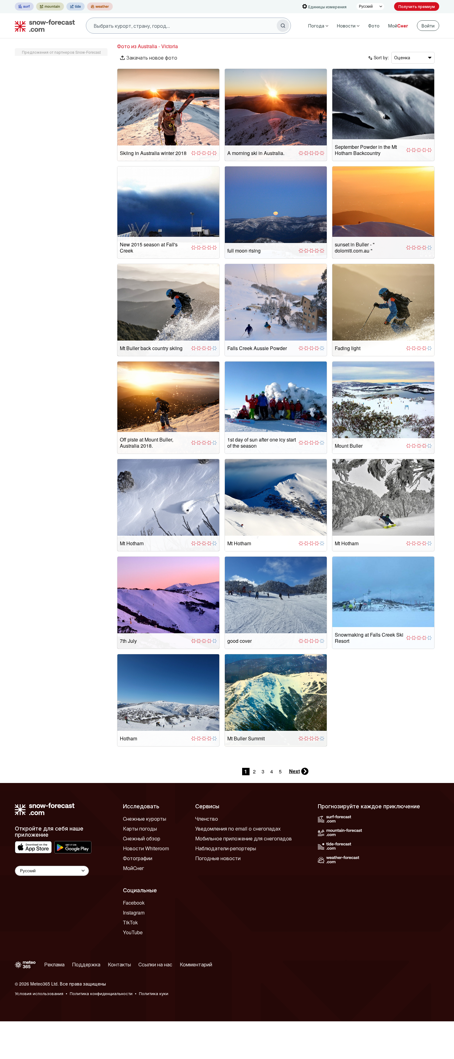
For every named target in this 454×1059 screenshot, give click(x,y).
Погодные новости (218, 858)
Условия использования (39, 993)
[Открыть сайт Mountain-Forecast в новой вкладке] (50, 6)
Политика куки (153, 993)
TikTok (130, 922)
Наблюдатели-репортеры (225, 848)
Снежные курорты (144, 818)
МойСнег (133, 868)
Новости (346, 26)
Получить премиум (416, 6)
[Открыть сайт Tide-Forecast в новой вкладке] (75, 6)
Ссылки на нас (155, 964)
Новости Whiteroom (146, 848)
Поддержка (86, 964)
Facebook (134, 902)
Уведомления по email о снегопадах (238, 828)
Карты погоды (140, 828)
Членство (206, 818)
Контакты (119, 964)
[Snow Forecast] (43, 25)
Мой (398, 26)
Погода (316, 26)
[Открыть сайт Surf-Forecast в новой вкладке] (24, 6)
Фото (374, 26)
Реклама (54, 964)
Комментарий (196, 964)
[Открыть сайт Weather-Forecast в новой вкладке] (100, 6)
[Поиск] (283, 25)
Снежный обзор (141, 838)
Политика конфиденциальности (101, 993)
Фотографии (137, 858)
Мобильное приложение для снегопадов (243, 838)
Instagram (134, 912)
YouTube (133, 932)
